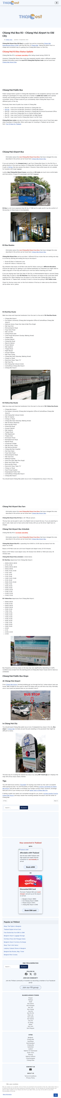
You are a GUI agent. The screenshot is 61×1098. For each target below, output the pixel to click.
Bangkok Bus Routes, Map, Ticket (14, 951)
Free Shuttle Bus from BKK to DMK (14, 932)
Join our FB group (30, 987)
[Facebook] (26, 974)
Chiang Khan (30, 1060)
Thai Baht (23, 784)
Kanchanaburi (30, 1043)
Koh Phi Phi (30, 1013)
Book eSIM (30, 867)
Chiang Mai (34, 45)
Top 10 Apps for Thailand (13, 124)
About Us (30, 1073)
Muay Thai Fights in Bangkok (12, 926)
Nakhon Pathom (30, 1056)
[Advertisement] (30, 17)
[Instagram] (35, 974)
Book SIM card (30, 910)
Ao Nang (30, 1022)
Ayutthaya (30, 1041)
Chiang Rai (30, 1045)
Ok (56, 1095)
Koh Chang (30, 1009)
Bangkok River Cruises (10, 954)
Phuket (30, 998)
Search (25, 807)
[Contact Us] (30, 1069)
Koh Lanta (31, 1017)
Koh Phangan (30, 1005)
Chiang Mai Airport (11, 684)
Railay (30, 1024)
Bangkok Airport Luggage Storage (14, 935)
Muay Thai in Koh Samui (11, 945)
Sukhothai (31, 1047)
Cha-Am (30, 1020)
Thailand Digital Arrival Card (12, 929)
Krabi (30, 1001)
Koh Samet (30, 1019)
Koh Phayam (30, 1028)
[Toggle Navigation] (56, 3)
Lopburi (30, 1049)
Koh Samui (30, 1003)
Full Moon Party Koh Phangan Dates (14, 939)
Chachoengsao (30, 1058)
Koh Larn (30, 1026)
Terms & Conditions (30, 1076)
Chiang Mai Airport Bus (10, 62)
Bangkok (30, 1037)
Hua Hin (30, 1011)
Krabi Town (30, 1052)
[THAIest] (11, 2)
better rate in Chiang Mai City (38, 790)
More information (7, 1094)
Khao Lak (30, 1015)
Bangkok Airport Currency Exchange (15, 942)
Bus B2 (7, 109)
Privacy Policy (30, 1078)
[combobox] (12, 807)
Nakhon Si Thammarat (30, 1051)
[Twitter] (30, 974)
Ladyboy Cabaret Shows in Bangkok (15, 948)
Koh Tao (30, 1007)
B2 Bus (10, 167)
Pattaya (30, 1000)
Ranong (30, 1054)
